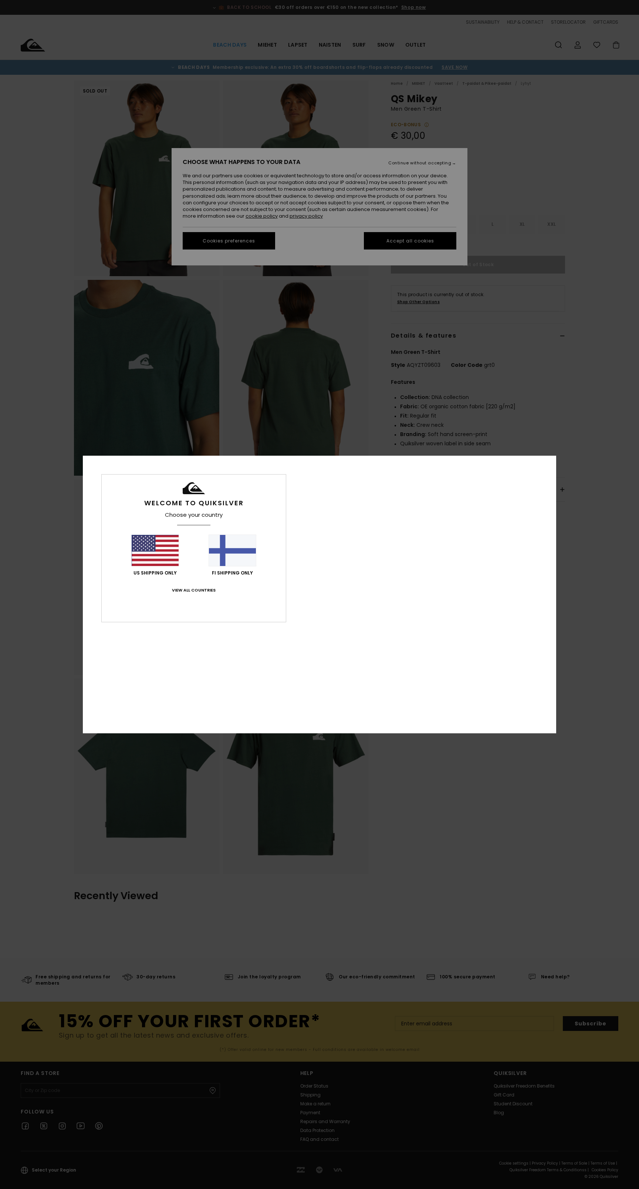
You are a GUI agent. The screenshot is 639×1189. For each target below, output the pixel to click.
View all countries (194, 590)
